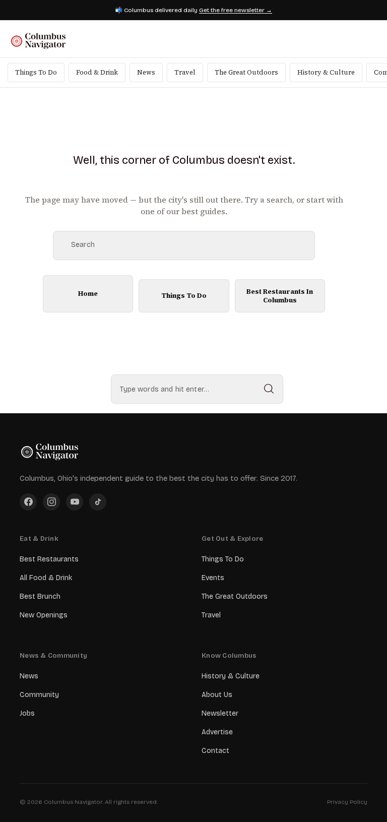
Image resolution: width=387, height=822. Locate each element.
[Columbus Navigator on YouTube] (74, 502)
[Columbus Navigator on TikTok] (97, 502)
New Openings (44, 615)
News (146, 72)
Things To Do (36, 72)
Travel (185, 72)
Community (39, 694)
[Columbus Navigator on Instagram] (51, 502)
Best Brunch (40, 596)
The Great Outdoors (246, 72)
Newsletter (220, 713)
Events (213, 578)
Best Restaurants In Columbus (279, 295)
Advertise (217, 732)
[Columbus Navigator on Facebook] (28, 502)
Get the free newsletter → (235, 10)
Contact (215, 750)
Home (88, 293)
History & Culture (326, 72)
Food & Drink (97, 72)
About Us (217, 694)
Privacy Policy (347, 801)
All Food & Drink (46, 578)
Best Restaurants (49, 559)
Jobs (27, 713)
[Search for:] (197, 389)
